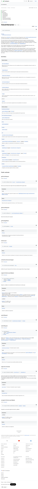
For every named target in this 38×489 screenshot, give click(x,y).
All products (3, 478)
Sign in (36, 1)
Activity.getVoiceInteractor (31, 37)
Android (2, 445)
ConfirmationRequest (14, 43)
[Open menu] (1, 1)
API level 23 (5, 178)
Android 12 (2, 465)
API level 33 (5, 222)
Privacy (14, 451)
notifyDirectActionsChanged (7, 135)
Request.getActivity (18, 50)
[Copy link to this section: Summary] (7, 56)
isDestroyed (4, 129)
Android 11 (2, 467)
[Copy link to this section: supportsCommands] (11, 366)
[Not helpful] (36, 7)
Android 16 (2, 459)
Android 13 (2, 464)
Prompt (3, 93)
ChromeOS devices (28, 448)
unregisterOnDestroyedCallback (7, 166)
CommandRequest (22, 43)
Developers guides (16, 460)
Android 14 (2, 462)
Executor (21, 294)
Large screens (28, 445)
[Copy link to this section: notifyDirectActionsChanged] (14, 259)
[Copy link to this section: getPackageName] (10, 220)
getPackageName (5, 124)
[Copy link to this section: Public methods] (10, 172)
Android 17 (2, 458)
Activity (8, 37)
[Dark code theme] (36, 29)
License (5, 482)
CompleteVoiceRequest (6, 75)
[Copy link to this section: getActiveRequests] (10, 207)
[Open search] (24, 1)
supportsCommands (5, 159)
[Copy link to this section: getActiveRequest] (10, 176)
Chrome (2, 474)
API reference (4, 4)
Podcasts (2, 454)
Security (2, 448)
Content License (27, 435)
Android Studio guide (16, 459)
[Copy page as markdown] (18, 25)
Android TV (27, 451)
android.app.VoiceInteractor (6, 34)
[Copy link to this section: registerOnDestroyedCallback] (15, 273)
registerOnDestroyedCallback (7, 141)
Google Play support (29, 461)
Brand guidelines (9, 482)
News (2, 451)
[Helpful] (34, 7)
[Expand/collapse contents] (6, 10)
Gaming (14, 445)
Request (12, 42)
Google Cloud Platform (4, 477)
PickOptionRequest (5, 87)
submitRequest (4, 147)
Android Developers (3, 7)
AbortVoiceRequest (5, 63)
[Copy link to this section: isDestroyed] (7, 240)
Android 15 (2, 461)
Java (36, 26)
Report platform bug (29, 458)
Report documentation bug (30, 459)
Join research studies (29, 462)
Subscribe (13, 484)
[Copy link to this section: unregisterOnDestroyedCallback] (16, 400)
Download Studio (15, 463)
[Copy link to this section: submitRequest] (8, 315)
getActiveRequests (5, 117)
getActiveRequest (5, 111)
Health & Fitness (15, 448)
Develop (9, 7)
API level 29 (5, 242)
